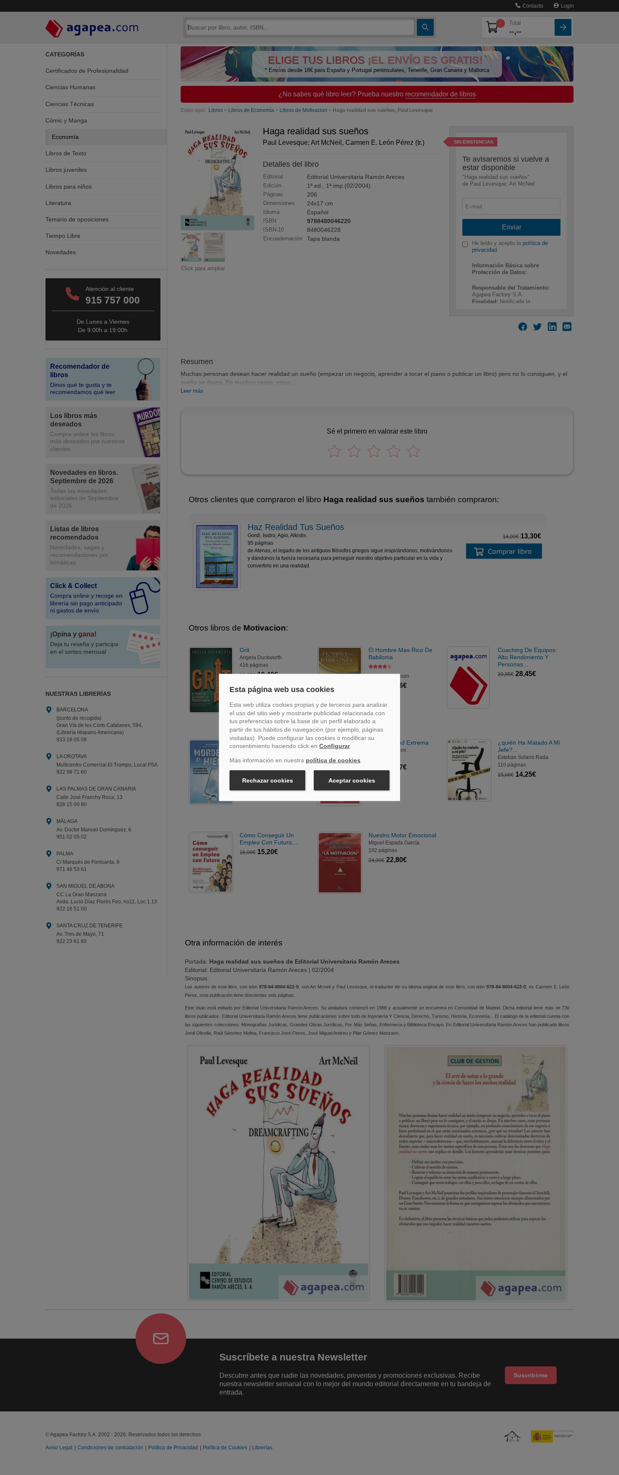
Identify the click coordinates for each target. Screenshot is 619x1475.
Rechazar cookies (267, 780)
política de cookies (333, 760)
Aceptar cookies (351, 780)
